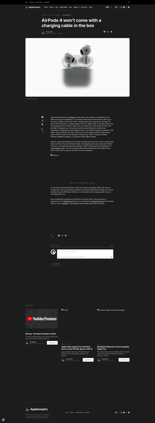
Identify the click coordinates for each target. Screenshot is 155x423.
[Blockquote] (74, 257)
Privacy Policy (39, 2)
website (65, 203)
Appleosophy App (98, 201)
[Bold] (59, 257)
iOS (66, 344)
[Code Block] (76, 257)
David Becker (33, 342)
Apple (48, 15)
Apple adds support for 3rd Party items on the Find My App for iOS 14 (76, 348)
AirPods (44, 15)
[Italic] (61, 257)
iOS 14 (68, 344)
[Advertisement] (77, 107)
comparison (57, 148)
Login (111, 245)
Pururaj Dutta (49, 31)
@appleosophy (69, 201)
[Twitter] (121, 7)
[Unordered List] (71, 257)
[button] (129, 2)
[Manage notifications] (3, 419)
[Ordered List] (69, 257)
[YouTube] (129, 7)
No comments (66, 15)
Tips (26, 2)
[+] (84, 257)
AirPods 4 (72, 117)
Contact (31, 2)
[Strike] (66, 257)
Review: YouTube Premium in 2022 (40, 334)
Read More (52, 342)
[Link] (79, 257)
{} (81, 257)
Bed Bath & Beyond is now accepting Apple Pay (113, 348)
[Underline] (64, 257)
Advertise (46, 2)
